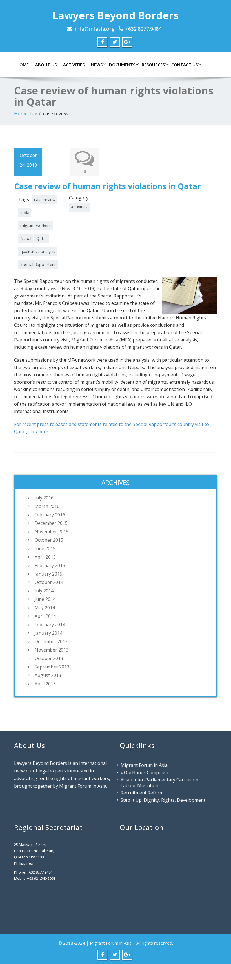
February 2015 (50, 565)
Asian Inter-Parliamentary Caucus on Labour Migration (159, 782)
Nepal (25, 238)
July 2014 (44, 591)
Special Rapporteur (38, 264)
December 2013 (51, 641)
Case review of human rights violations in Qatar (107, 186)
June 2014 (45, 599)
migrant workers (35, 225)
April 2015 (45, 557)
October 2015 (49, 540)
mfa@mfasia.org (95, 28)
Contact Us (184, 64)
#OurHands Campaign (144, 772)
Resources (153, 64)
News (97, 64)
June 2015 (45, 548)
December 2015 (51, 523)
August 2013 (48, 675)
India (24, 212)
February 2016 (50, 514)
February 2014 (50, 624)
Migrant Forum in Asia (144, 765)
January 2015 (48, 574)
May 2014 (45, 607)
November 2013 (51, 650)
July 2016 (44, 498)
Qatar (41, 238)
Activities (74, 64)
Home (22, 64)
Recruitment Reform (142, 793)
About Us (46, 64)
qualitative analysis (37, 251)
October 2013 (49, 658)
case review (44, 199)
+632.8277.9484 (143, 28)
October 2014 (49, 582)
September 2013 (52, 667)
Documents (122, 64)
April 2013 (45, 684)
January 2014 (48, 633)
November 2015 (51, 531)
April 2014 (45, 616)
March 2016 (47, 506)
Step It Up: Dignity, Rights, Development (163, 800)
